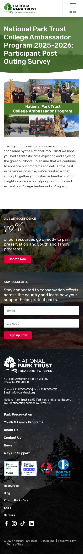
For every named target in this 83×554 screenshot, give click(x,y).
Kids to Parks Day (16, 500)
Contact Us (12, 438)
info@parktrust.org (23, 392)
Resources (11, 485)
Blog (7, 493)
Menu (73, 12)
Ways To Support (17, 453)
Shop (7, 508)
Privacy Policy (67, 541)
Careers (9, 515)
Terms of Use (15, 544)
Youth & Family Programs (23, 422)
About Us (11, 430)
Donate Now (17, 259)
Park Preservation (18, 414)
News (8, 445)
